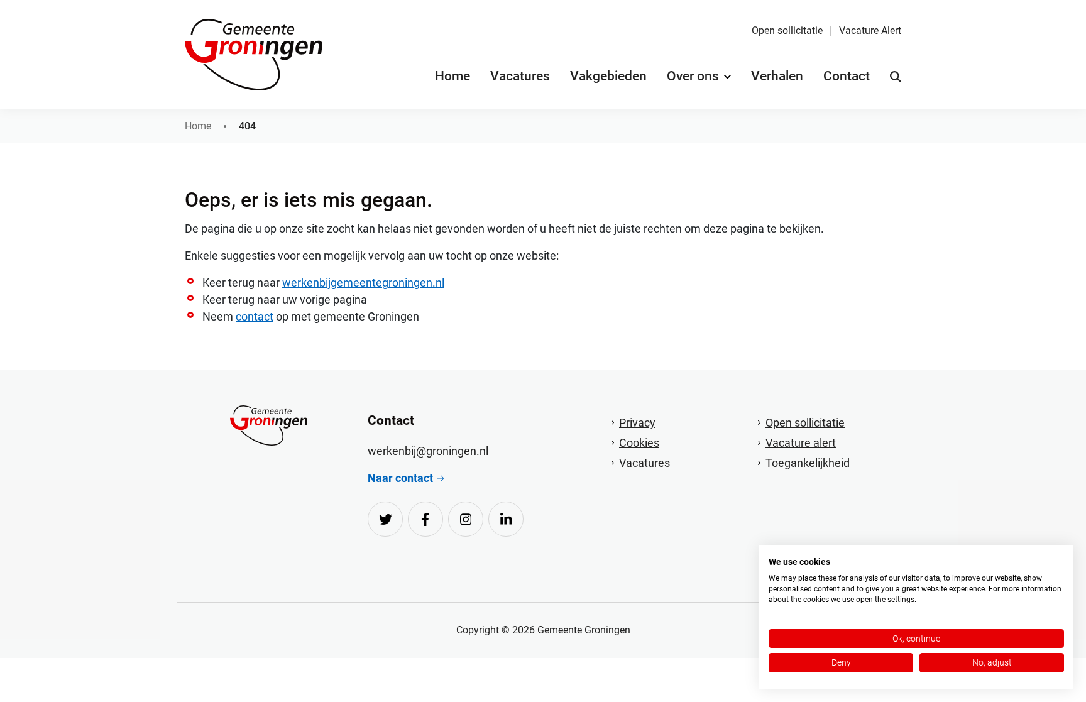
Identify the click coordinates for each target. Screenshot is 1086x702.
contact (254, 316)
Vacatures (520, 76)
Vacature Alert (870, 30)
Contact (846, 76)
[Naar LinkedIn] (506, 519)
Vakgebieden (608, 76)
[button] (895, 77)
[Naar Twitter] (385, 519)
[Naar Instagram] (465, 519)
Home (452, 76)
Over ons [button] (693, 76)
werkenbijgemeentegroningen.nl (363, 282)
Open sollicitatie (787, 30)
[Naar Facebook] (425, 519)
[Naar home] (268, 425)
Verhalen (777, 76)
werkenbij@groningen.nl (428, 451)
